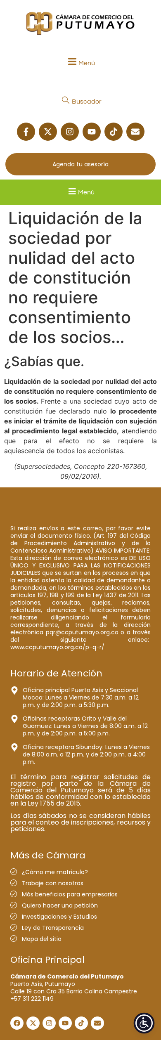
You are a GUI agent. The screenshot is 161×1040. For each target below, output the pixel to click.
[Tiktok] (113, 132)
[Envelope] (135, 132)
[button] (80, 63)
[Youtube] (92, 132)
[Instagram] (70, 132)
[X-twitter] (48, 132)
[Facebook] (17, 1023)
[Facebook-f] (26, 132)
